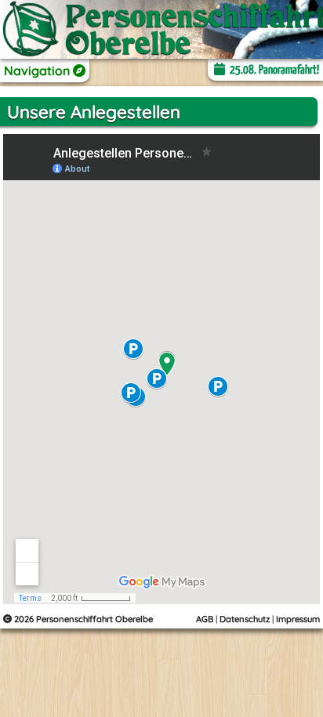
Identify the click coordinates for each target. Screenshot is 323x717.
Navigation (38, 70)
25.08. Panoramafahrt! (273, 70)
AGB (204, 619)
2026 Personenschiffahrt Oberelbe (82, 619)
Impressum (298, 619)
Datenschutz (245, 619)
